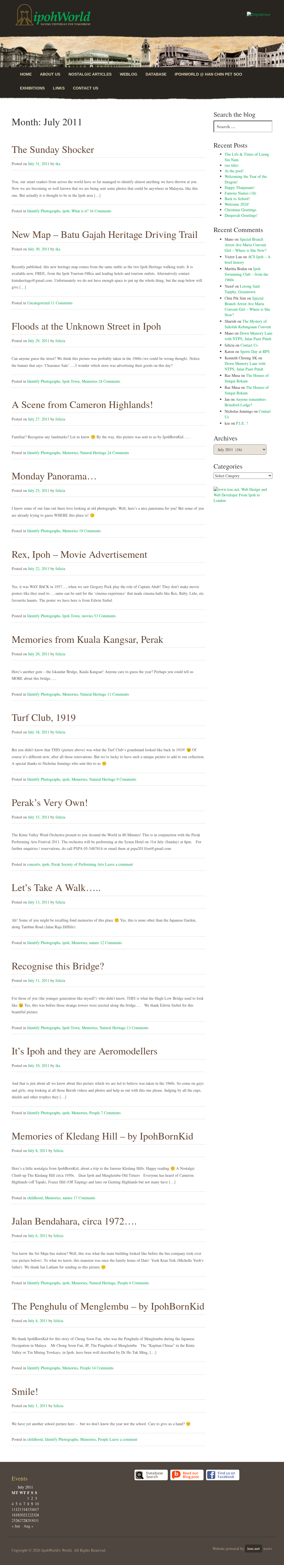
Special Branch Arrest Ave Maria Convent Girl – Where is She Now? (245, 245)
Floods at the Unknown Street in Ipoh (86, 325)
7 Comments (111, 1112)
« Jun (16, 1526)
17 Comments (84, 1197)
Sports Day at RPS (255, 351)
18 (14, 1514)
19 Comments (90, 530)
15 (29, 1509)
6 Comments (139, 1282)
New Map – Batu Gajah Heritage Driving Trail (105, 234)
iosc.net (253, 1548)
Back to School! (237, 198)
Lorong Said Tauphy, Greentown (242, 288)
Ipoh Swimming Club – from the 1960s (246, 274)
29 (29, 1520)
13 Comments (137, 1027)
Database (156, 74)
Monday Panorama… (54, 475)
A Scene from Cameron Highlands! (82, 404)
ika (57, 163)
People (94, 1112)
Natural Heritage (93, 452)
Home (26, 74)
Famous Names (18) (240, 193)
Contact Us (85, 88)
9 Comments (126, 779)
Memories (89, 381)
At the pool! (234, 170)
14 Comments (102, 1367)
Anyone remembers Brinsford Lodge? (245, 402)
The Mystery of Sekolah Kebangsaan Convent (248, 324)
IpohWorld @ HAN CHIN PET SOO (208, 74)
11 (14, 1509)
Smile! (25, 1391)
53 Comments (105, 615)
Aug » (28, 1526)
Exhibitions (32, 88)
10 (37, 1503)
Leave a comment (119, 864)
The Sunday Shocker (53, 149)
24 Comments (109, 381)
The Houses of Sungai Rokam (247, 378)
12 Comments (111, 942)
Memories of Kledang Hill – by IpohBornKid (102, 1135)
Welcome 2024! (237, 204)
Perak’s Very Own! (50, 802)
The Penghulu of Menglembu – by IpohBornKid (108, 1305)
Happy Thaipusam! (240, 187)
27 (21, 1520)
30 (33, 1520)
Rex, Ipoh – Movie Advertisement (79, 554)
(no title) (232, 165)
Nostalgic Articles (90, 74)
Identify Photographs (43, 210)
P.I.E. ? (242, 423)
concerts (33, 864)
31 (37, 1520)
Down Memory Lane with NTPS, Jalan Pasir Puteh (248, 335)
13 (21, 1509)
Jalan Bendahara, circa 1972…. (74, 1220)
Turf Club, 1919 (44, 717)
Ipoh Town (71, 381)
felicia (60, 340)
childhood (35, 1197)
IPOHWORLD (53, 15)
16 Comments (100, 210)
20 (21, 1514)
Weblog (128, 74)
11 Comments (61, 302)
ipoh (65, 210)
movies (87, 615)
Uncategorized (38, 302)
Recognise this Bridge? (58, 965)
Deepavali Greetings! (241, 215)
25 (14, 1520)
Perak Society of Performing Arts (77, 864)
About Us (50, 74)
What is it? (80, 210)
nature (94, 942)
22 (29, 1514)
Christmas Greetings (240, 209)
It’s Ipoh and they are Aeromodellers (85, 1050)
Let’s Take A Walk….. (56, 887)
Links (59, 88)
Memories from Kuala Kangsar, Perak (87, 639)
